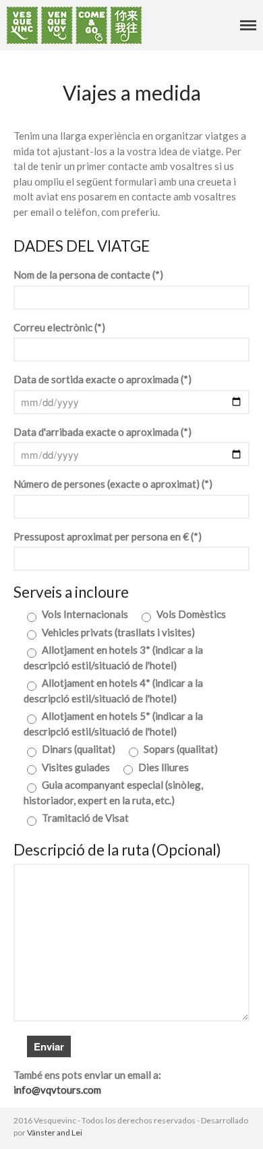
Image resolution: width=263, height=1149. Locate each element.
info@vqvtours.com (57, 1090)
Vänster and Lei (54, 1132)
